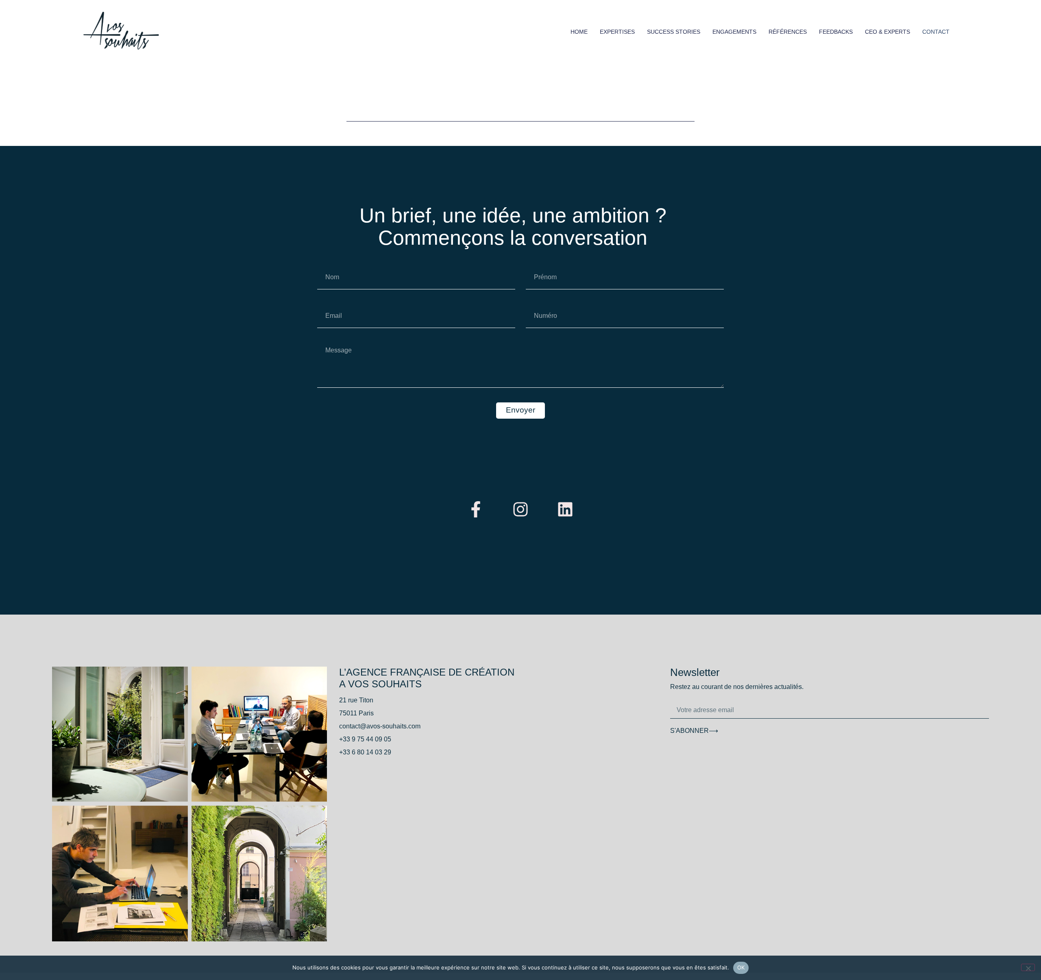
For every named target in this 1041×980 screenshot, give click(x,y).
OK (741, 967)
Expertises (617, 31)
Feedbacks (836, 31)
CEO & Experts (887, 31)
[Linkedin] (565, 509)
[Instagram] (520, 509)
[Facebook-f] (476, 509)
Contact (936, 31)
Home (579, 31)
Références (788, 31)
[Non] (1028, 967)
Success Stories (673, 31)
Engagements (734, 31)
